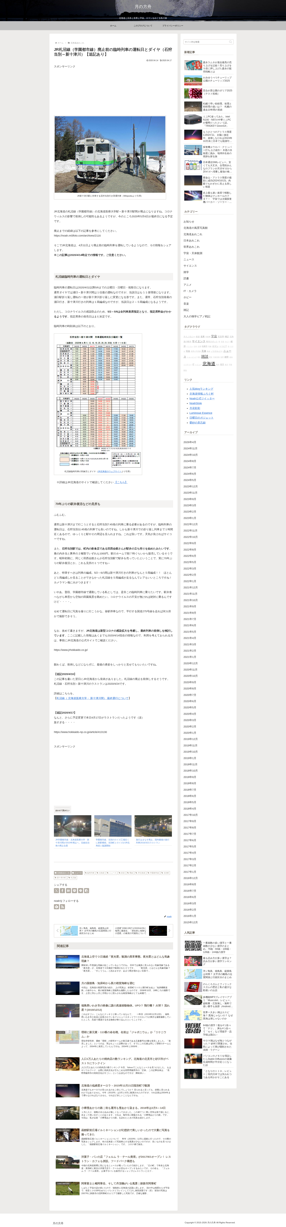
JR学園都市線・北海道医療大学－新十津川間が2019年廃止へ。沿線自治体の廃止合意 (72, 842)
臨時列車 (90, 873)
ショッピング (192, 357)
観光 (217, 364)
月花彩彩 (194, 408)
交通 (199, 346)
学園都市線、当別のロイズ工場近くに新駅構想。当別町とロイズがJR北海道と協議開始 (113, 842)
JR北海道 (141, 873)
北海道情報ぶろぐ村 (201, 393)
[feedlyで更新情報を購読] (56, 906)
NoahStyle (195, 403)
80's (199, 357)
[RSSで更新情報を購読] (62, 906)
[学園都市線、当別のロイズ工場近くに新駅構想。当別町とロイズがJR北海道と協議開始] (113, 826)
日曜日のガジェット (201, 417)
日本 (195, 346)
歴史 (210, 357)
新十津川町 (61, 878)
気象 (210, 346)
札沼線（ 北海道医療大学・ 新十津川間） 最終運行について (93, 698)
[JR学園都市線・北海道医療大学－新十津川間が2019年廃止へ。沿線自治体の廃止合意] (72, 826)
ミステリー (188, 364)
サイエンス (198, 341)
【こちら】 (121, 482)
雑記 (227, 336)
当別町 (166, 873)
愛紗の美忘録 (197, 422)
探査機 (207, 337)
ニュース (78, 873)
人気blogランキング (201, 388)
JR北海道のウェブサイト (109, 471)
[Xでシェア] (56, 890)
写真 (188, 351)
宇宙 (214, 336)
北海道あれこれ (63, 873)
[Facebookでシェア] (62, 890)
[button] (86, 890)
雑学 (226, 357)
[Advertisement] (113, 90)
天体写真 (216, 357)
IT (193, 364)
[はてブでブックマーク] (68, 890)
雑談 (204, 356)
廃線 (131, 873)
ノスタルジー (217, 351)
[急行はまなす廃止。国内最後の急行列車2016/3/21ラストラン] (153, 826)
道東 (202, 336)
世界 (222, 357)
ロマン (215, 346)
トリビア (223, 346)
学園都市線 (154, 873)
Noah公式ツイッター (202, 398)
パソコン (189, 346)
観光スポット (212, 342)
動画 (208, 351)
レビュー (198, 364)
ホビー (227, 341)
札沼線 (73, 878)
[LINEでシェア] (80, 890)
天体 (203, 351)
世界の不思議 (196, 351)
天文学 (221, 336)
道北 (226, 364)
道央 (231, 357)
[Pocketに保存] (74, 890)
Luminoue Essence (200, 412)
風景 (222, 364)
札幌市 (204, 346)
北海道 (101, 873)
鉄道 (123, 873)
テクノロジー (189, 337)
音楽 (222, 341)
